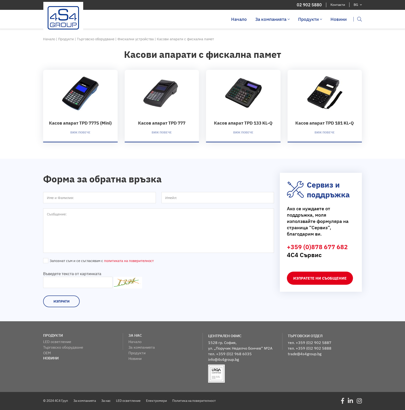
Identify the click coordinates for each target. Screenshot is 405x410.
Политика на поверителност (194, 401)
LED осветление (57, 341)
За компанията (270, 19)
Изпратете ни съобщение (320, 278)
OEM (47, 353)
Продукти (308, 19)
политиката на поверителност (129, 261)
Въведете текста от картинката (72, 273)
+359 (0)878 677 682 (317, 247)
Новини (338, 19)
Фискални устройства (136, 39)
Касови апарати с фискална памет (185, 39)
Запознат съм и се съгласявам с (102, 261)
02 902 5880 (309, 5)
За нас (106, 401)
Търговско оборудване (96, 39)
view (80, 106)
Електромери (156, 401)
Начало (239, 19)
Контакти (337, 5)
